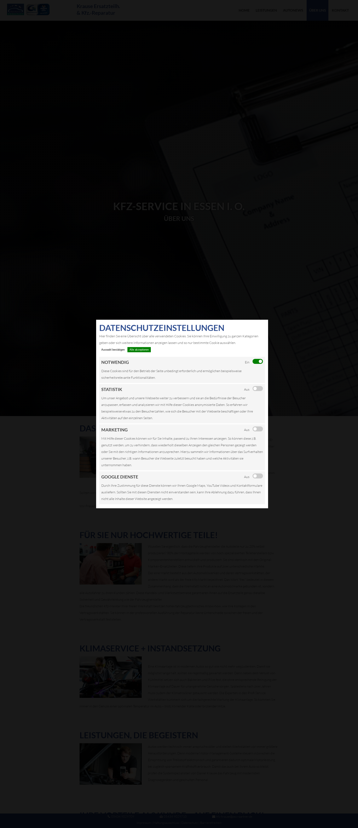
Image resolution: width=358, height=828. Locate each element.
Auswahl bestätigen (113, 349)
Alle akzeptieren (139, 349)
